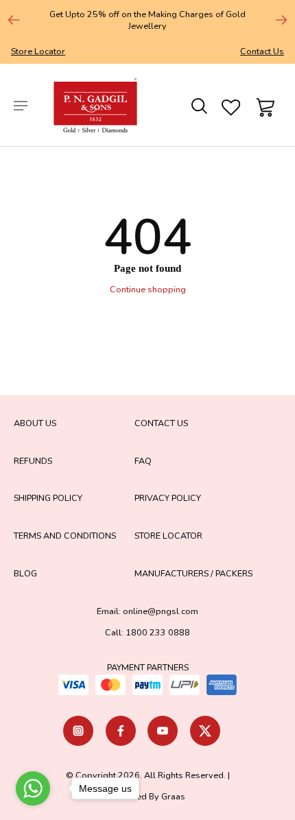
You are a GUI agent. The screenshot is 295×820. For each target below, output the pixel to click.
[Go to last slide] (13, 20)
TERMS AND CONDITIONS (65, 535)
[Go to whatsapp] (33, 788)
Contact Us (262, 51)
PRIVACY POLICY (167, 498)
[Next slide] (281, 20)
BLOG (25, 573)
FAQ (143, 461)
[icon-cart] (263, 105)
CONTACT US (161, 423)
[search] (198, 105)
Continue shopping (148, 289)
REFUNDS (33, 461)
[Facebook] (121, 731)
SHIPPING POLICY (48, 498)
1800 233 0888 (158, 632)
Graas (173, 796)
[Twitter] (205, 731)
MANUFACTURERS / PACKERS (193, 573)
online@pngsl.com (160, 611)
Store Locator (38, 51)
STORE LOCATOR (168, 535)
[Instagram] (78, 731)
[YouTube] (163, 731)
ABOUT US (35, 423)
